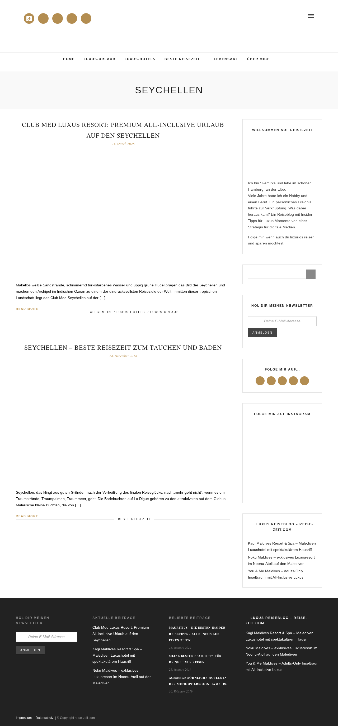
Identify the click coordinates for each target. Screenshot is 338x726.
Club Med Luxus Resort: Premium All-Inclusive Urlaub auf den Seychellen (120, 633)
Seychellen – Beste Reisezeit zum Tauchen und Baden (123, 347)
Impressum (24, 718)
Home (69, 59)
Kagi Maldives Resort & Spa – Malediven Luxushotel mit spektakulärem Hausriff (117, 655)
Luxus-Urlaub (100, 59)
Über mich (258, 59)
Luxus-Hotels (140, 59)
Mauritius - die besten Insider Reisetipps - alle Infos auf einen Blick (197, 634)
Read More (27, 308)
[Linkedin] (43, 18)
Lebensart (226, 59)
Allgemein (100, 312)
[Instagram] (57, 18)
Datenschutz (45, 718)
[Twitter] (271, 380)
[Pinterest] (86, 18)
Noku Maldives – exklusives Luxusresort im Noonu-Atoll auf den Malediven (122, 676)
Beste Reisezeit (182, 59)
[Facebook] (260, 380)
